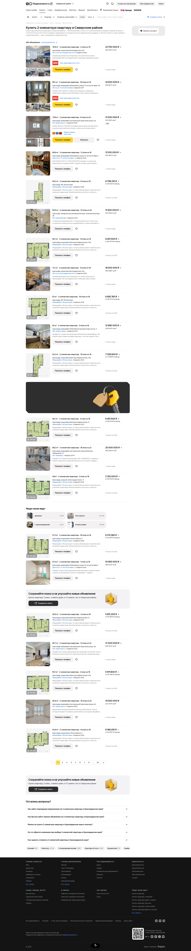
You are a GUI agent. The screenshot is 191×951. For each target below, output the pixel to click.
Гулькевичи (30, 878)
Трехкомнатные (137, 871)
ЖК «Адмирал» (57, 455)
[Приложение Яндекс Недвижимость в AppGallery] (159, 936)
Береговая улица (87, 121)
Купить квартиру (138, 893)
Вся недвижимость (33, 921)
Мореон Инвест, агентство (70, 133)
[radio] (62, 762)
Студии (134, 878)
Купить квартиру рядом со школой (144, 909)
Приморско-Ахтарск (33, 874)
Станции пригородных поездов (37, 900)
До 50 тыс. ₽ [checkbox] (50, 401)
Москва (64, 865)
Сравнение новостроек (34, 897)
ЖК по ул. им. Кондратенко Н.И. (63, 52)
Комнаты (100, 874)
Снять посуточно (103, 893)
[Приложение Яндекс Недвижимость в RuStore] (163, 936)
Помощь (118, 921)
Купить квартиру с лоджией (142, 897)
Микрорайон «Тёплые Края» (62, 187)
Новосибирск (66, 871)
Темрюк (29, 881)
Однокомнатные (138, 868)
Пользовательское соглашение (81, 921)
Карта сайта (128, 921)
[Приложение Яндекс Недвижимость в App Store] (152, 936)
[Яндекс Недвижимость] (39, 3)
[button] (112, 4)
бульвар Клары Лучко (87, 329)
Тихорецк (29, 871)
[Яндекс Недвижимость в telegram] (163, 921)
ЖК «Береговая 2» (59, 123)
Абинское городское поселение (72, 897)
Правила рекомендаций (104, 921)
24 (98, 762)
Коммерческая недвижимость (107, 871)
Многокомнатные (138, 874)
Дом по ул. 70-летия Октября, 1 (63, 158)
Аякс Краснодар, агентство (69, 63)
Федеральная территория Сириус (73, 900)
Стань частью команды (59, 921)
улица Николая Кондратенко (71, 50)
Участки (99, 878)
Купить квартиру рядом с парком (144, 900)
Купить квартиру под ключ (141, 903)
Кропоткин (30, 868)
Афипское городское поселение (73, 893)
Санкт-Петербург (67, 868)
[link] (161, 4)
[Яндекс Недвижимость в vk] (156, 921)
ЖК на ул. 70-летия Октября (62, 88)
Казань (63, 878)
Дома (99, 865)
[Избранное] (107, 4)
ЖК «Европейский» (59, 218)
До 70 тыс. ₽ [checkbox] (65, 401)
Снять (99, 897)
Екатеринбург (66, 874)
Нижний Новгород (67, 881)
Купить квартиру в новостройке (143, 906)
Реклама (45, 921)
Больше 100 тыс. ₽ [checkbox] (38, 407)
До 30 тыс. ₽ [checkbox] (35, 401)
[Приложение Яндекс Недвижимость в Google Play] (155, 936)
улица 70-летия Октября (88, 85)
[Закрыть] (164, 17)
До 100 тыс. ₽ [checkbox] (79, 401)
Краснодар (56, 50)
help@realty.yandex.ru (69, 935)
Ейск (27, 865)
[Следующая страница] (103, 762)
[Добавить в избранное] (76, 69)
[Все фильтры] (28, 17)
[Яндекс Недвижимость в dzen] (160, 921)
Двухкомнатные (138, 865)
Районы (28, 903)
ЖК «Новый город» (59, 331)
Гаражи (99, 868)
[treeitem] (32, 10)
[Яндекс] (161, 947)
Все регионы (30, 893)
